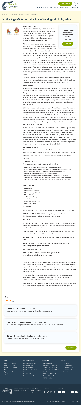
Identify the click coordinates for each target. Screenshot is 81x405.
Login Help (6, 374)
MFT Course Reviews (49, 378)
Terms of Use (74, 401)
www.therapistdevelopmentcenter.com (62, 210)
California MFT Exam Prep (50, 367)
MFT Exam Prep (47, 363)
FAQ (4, 370)
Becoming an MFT (68, 370)
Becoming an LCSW (68, 367)
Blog (4, 372)
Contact (5, 367)
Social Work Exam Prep (29, 363)
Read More (71, 348)
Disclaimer (15, 372)
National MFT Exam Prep (50, 365)
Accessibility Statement (53, 401)
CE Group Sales (67, 365)
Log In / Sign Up (65, 3)
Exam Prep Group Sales (29, 376)
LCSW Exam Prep (28, 367)
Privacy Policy (65, 401)
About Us (6, 365)
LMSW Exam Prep (28, 365)
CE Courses (66, 363)
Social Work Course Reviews (31, 374)
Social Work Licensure (69, 372)
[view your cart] (76, 4)
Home (3, 14)
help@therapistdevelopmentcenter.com (36, 245)
